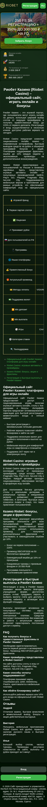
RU (43, 5)
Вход (24, 769)
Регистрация (30, 5)
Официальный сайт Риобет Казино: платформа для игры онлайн (24, 360)
